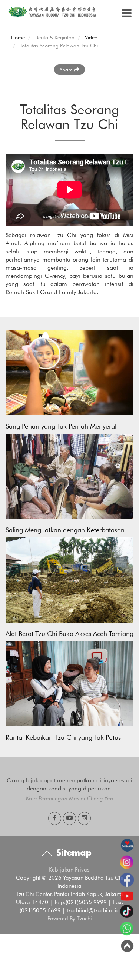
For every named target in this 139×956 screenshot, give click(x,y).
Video (91, 37)
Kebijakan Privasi (70, 869)
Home (18, 37)
